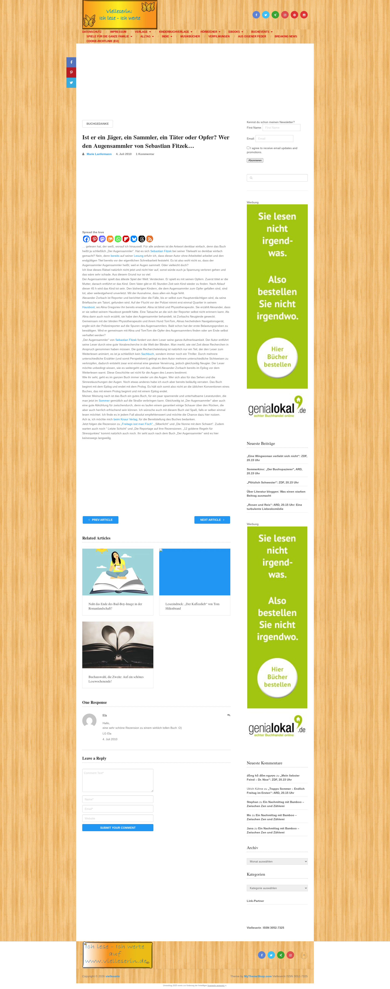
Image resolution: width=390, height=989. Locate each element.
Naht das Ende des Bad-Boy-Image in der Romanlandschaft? (115, 606)
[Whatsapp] (117, 239)
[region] (195, 77)
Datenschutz (92, 31)
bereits (115, 255)
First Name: (255, 127)
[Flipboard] (125, 239)
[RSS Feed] (149, 239)
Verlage (141, 31)
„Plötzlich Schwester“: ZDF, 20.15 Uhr (273, 482)
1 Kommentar (145, 154)
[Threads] (141, 239)
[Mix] (110, 239)
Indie (165, 36)
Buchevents (260, 31)
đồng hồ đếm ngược (261, 775)
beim (117, 419)
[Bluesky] (133, 239)
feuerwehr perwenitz (216, 986)
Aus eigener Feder (252, 36)
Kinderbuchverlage (174, 31)
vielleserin (113, 976)
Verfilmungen (219, 36)
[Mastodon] (102, 239)
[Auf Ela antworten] (229, 715)
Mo (249, 815)
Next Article (211, 519)
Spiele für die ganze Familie (108, 36)
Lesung (138, 255)
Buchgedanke (98, 123)
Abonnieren (255, 160)
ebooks (234, 31)
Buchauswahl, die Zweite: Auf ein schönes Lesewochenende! (116, 679)
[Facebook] (86, 239)
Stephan (252, 802)
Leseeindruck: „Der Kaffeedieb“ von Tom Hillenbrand (192, 606)
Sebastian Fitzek (161, 251)
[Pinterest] (94, 239)
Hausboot (88, 307)
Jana (250, 828)
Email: (251, 138)
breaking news (286, 36)
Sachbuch (147, 353)
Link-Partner (255, 900)
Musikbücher (190, 36)
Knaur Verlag (129, 419)
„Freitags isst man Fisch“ (137, 424)
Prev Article (102, 519)
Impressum (118, 31)
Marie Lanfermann (99, 154)
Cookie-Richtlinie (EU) (103, 41)
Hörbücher (208, 31)
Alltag (145, 36)
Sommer (104, 400)
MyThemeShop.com (258, 976)
